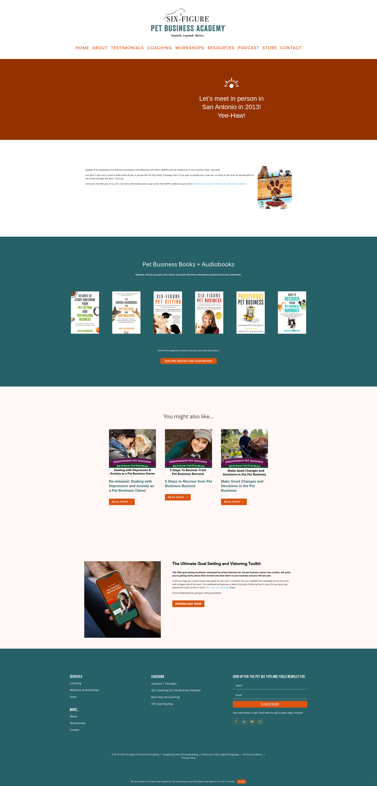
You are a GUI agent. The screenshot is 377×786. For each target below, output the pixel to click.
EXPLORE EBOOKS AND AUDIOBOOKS (188, 361)
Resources (220, 48)
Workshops (189, 48)
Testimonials (127, 48)
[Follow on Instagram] (260, 721)
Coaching (159, 48)
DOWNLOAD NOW (188, 604)
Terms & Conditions (253, 754)
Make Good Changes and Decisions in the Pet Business (242, 485)
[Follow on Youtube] (252, 721)
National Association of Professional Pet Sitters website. (219, 183)
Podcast (248, 48)
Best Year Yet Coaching (217, 587)
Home (82, 48)
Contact (291, 48)
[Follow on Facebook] (236, 721)
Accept (241, 781)
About (100, 48)
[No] (373, 781)
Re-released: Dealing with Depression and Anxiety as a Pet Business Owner (131, 485)
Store (269, 48)
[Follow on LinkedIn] (244, 721)
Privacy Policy (189, 757)
